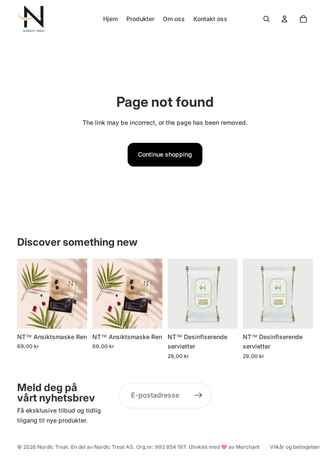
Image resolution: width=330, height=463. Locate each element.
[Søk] (266, 18)
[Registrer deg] (198, 395)
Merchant (248, 447)
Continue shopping (165, 154)
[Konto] (284, 18)
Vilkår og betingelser (295, 447)
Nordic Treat (52, 447)
